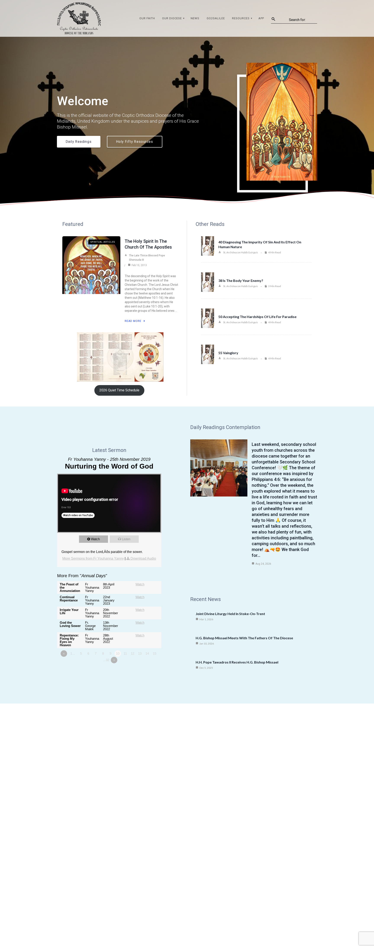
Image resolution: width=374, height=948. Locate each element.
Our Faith (147, 18)
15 (154, 653)
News (195, 18)
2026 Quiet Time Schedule (119, 390)
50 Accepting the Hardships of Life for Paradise (257, 317)
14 (147, 653)
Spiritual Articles (102, 242)
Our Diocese (172, 18)
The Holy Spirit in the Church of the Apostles (148, 244)
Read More (133, 321)
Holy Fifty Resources (134, 142)
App (261, 18)
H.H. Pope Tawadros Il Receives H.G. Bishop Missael (237, 662)
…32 (106, 660)
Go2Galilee (216, 18)
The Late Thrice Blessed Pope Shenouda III (147, 257)
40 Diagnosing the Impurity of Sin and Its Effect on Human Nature (259, 244)
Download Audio (143, 558)
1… (72, 653)
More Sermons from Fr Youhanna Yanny (93, 558)
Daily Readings (79, 142)
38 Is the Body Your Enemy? (240, 280)
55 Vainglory (228, 353)
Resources (241, 18)
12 (132, 653)
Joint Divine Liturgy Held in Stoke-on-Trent (230, 614)
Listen (126, 539)
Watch (95, 539)
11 (125, 653)
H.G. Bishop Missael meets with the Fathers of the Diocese (244, 638)
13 (140, 653)
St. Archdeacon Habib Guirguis (240, 252)
